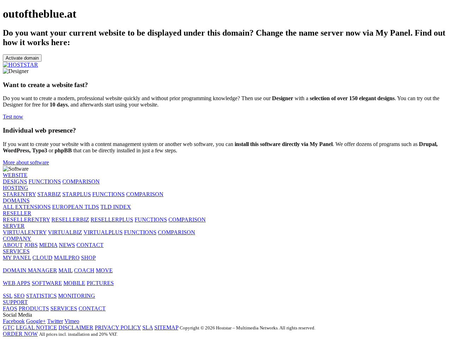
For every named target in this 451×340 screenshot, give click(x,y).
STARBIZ (49, 194)
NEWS (67, 245)
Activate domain (22, 58)
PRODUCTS (34, 308)
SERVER (14, 226)
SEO (19, 296)
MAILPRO (67, 258)
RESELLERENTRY (26, 220)
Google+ (36, 321)
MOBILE (74, 283)
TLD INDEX (115, 207)
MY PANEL (17, 258)
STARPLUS (76, 194)
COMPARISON (81, 181)
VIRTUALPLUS (103, 232)
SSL (7, 296)
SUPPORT (15, 302)
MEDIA (48, 245)
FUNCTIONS (45, 181)
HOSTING (15, 188)
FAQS (10, 308)
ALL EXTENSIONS (27, 207)
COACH (84, 270)
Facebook (14, 321)
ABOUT (13, 245)
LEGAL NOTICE (36, 327)
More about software (26, 162)
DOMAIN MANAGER (30, 270)
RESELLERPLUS (112, 220)
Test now (13, 117)
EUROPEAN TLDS (75, 207)
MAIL (65, 270)
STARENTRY (19, 194)
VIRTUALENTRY (25, 232)
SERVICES (16, 251)
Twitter (55, 321)
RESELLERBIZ (70, 220)
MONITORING (76, 296)
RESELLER (17, 213)
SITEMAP (166, 327)
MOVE (104, 270)
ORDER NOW (20, 334)
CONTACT (90, 245)
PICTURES (100, 283)
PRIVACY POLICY (118, 327)
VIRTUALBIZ (65, 232)
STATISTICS (41, 296)
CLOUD (42, 258)
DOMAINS (16, 201)
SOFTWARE (47, 283)
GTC (8, 327)
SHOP (88, 258)
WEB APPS (16, 283)
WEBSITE (15, 175)
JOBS (31, 245)
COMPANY (17, 239)
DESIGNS (15, 181)
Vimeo (71, 321)
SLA (147, 327)
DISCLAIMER (75, 327)
